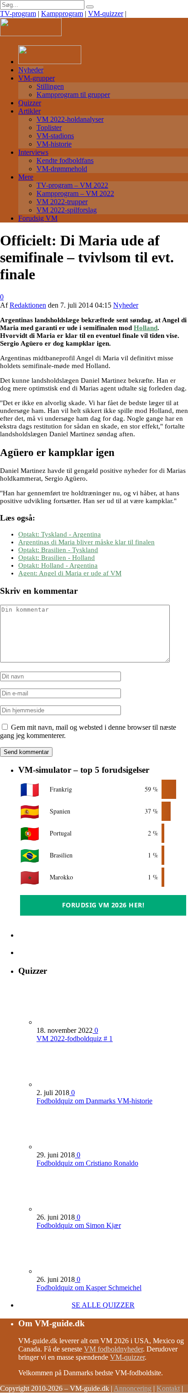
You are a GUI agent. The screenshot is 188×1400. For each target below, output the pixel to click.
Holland (145, 327)
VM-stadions (55, 136)
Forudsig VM (37, 218)
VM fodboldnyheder (113, 1349)
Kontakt (168, 1388)
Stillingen (50, 86)
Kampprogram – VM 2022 (75, 193)
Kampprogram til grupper (73, 94)
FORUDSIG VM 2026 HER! (103, 905)
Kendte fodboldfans (65, 160)
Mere (25, 177)
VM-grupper (36, 78)
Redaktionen (28, 305)
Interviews (33, 152)
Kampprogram (62, 13)
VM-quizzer (105, 13)
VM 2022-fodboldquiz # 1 (75, 1038)
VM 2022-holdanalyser (70, 119)
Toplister (49, 127)
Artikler (29, 111)
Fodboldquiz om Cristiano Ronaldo (87, 1163)
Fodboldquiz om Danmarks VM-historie (94, 1101)
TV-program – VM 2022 (72, 185)
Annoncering (132, 1388)
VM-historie (54, 144)
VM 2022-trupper (62, 202)
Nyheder (30, 70)
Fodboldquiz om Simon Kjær (79, 1225)
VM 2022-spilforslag (67, 210)
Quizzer (29, 103)
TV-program (18, 13)
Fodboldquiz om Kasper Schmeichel (89, 1287)
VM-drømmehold (62, 169)
